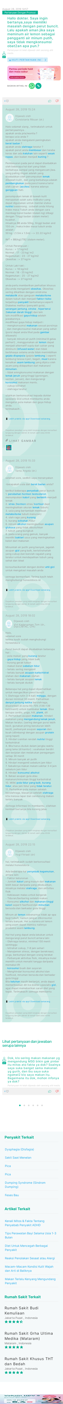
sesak (51, 153)
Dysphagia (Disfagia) (19, 1149)
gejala (9, 355)
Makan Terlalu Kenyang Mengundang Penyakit (30, 1281)
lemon (42, 342)
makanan (32, 325)
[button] (31, 101)
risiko (48, 298)
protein (49, 732)
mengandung (32, 719)
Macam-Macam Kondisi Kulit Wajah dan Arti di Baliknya (29, 1268)
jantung (22, 308)
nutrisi (9, 206)
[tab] (31, 559)
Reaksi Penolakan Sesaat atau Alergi (30, 1258)
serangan (11, 308)
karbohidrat (42, 672)
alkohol (21, 524)
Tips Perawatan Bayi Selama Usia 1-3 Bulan (30, 1235)
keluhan (28, 153)
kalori (26, 497)
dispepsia (19, 355)
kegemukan (47, 871)
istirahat (23, 520)
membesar (35, 150)
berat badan (13, 143)
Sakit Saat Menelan (18, 1157)
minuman (11, 368)
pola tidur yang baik (29, 782)
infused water (26, 348)
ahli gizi (50, 566)
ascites (24, 186)
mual (44, 358)
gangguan (12, 189)
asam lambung (26, 362)
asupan (49, 524)
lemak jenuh (13, 375)
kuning (42, 156)
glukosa (10, 527)
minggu (41, 695)
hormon (26, 493)
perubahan (14, 493)
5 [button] (37, 1105)
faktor (40, 298)
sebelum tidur (31, 665)
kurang (31, 517)
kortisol (39, 504)
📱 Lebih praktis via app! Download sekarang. (28, 418)
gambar (44, 332)
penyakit (23, 302)
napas (9, 156)
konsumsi (11, 382)
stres (12, 504)
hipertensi (44, 308)
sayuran (41, 729)
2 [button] (24, 1105)
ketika (28, 702)
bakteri (19, 537)
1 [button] (20, 1105)
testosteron (39, 493)
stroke (32, 308)
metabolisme (43, 295)
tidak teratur (44, 786)
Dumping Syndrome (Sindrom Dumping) (25, 1185)
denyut (10, 702)
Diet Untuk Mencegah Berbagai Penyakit (26, 1248)
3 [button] (29, 1105)
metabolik (11, 295)
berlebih (41, 497)
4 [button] (33, 1105)
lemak (46, 176)
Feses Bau (12, 1195)
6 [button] (42, 1105)
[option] (31, 1075)
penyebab (33, 490)
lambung (40, 355)
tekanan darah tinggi (19, 312)
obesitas (36, 288)
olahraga (27, 146)
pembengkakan (15, 183)
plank (40, 712)
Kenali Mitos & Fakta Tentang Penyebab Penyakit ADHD (24, 1223)
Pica (8, 1166)
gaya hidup (30, 315)
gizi (17, 550)
